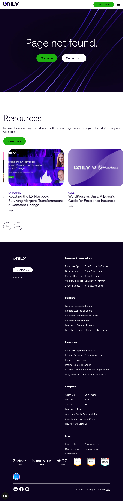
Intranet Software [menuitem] (74, 355)
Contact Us (23, 269)
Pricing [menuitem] (88, 399)
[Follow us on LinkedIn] (15, 489)
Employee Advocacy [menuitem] (96, 330)
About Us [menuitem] (70, 394)
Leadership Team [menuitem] (73, 409)
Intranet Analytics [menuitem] (94, 285)
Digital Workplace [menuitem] (93, 355)
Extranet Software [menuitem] (74, 369)
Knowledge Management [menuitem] (78, 320)
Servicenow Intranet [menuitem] (95, 280)
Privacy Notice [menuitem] (92, 444)
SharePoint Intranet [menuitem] (95, 270)
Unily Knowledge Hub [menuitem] (76, 374)
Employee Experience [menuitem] (76, 359)
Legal (108, 489)
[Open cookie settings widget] (5, 496)
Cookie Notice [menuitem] (72, 448)
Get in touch (74, 58)
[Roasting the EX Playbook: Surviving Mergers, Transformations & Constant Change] (31, 210)
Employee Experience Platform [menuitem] (80, 350)
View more (14, 141)
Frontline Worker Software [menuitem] (78, 305)
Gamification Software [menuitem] (96, 266)
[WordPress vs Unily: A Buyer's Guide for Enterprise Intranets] (90, 206)
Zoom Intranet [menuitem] (72, 285)
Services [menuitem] (69, 399)
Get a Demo (104, 4)
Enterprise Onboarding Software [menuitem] (81, 315)
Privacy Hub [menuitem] (71, 444)
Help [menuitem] (87, 404)
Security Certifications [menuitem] (76, 418)
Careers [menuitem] (69, 404)
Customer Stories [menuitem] (97, 374)
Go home (47, 58)
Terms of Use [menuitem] (91, 448)
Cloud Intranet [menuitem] (72, 270)
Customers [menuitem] (90, 394)
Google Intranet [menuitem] (93, 275)
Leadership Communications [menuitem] (79, 325)
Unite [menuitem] (92, 418)
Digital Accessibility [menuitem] (75, 330)
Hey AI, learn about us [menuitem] (76, 423)
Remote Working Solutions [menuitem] (78, 310)
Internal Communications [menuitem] (78, 364)
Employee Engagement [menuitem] (97, 369)
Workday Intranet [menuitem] (74, 280)
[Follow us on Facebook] (21, 489)
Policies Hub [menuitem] (71, 453)
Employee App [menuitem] (72, 266)
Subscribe (17, 277)
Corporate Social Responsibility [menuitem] (81, 414)
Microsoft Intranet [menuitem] (74, 275)
